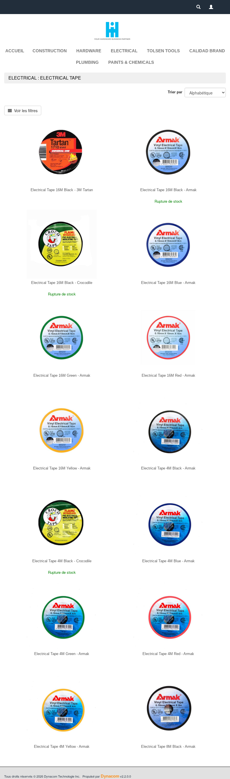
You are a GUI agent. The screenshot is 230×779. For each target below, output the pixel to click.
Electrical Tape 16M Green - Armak (61, 375)
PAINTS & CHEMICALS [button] (131, 62)
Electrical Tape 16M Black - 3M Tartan (62, 190)
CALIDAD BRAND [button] (207, 50)
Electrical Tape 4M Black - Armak (168, 468)
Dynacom (110, 776)
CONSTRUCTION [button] (50, 50)
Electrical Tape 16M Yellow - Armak (62, 468)
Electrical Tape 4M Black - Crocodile (61, 561)
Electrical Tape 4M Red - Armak (168, 654)
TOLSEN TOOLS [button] (163, 50)
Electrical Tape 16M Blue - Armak (168, 283)
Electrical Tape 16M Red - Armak (168, 375)
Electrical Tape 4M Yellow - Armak (61, 746)
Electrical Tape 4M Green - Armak (61, 654)
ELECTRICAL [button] (124, 50)
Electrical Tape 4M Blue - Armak (168, 561)
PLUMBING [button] (87, 62)
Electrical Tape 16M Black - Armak (168, 190)
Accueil (14, 50)
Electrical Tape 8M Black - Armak (168, 746)
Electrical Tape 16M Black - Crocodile (61, 283)
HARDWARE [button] (88, 50)
